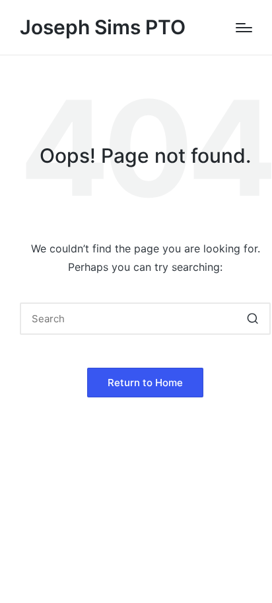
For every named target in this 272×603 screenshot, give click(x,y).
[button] (252, 318)
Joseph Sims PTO (103, 27)
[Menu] (244, 27)
